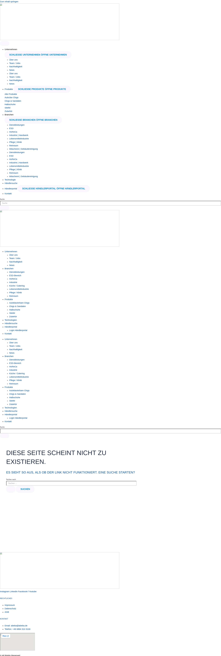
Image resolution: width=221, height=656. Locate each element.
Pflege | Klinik (15, 142)
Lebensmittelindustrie (19, 139)
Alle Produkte (11, 94)
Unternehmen (11, 251)
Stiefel (7, 108)
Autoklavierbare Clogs (19, 303)
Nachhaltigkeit (15, 66)
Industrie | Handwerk (18, 135)
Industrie (13, 282)
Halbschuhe (10, 104)
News (11, 70)
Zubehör (8, 111)
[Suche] (4, 207)
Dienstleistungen (17, 125)
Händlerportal (11, 327)
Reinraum (13, 145)
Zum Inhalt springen (9, 1)
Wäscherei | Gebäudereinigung (23, 149)
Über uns (13, 60)
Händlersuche (11, 323)
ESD (11, 128)
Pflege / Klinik (15, 292)
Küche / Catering (17, 286)
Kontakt (8, 333)
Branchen (9, 268)
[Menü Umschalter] (4, 43)
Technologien (11, 320)
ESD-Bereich (15, 275)
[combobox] (110, 203)
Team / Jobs (14, 63)
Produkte (9, 299)
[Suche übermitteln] (10, 489)
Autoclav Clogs (11, 97)
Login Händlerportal (18, 330)
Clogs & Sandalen (13, 101)
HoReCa (13, 132)
